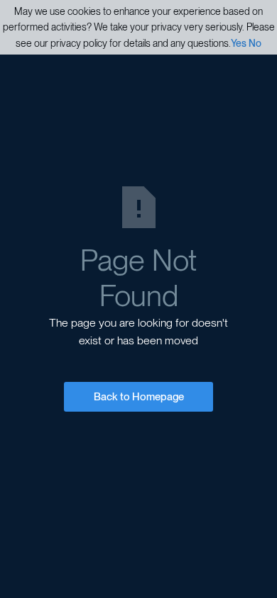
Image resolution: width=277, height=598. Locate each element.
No (255, 43)
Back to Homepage (139, 396)
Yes (238, 43)
